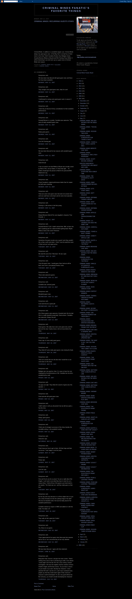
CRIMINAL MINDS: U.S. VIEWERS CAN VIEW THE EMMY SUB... (88, 222)
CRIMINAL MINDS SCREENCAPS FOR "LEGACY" (86, 423)
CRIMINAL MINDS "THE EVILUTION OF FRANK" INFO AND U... (87, 473)
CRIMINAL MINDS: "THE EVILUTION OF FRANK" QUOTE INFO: (87, 359)
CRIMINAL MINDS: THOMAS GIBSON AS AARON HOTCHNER (88, 297)
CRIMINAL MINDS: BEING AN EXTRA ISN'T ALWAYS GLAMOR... (88, 282)
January (82, 542)
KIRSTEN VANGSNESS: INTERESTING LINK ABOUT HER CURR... (89, 165)
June (81, 116)
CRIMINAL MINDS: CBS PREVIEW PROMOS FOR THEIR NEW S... (88, 314)
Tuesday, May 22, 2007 (46, 247)
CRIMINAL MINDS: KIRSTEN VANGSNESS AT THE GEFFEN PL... (88, 458)
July (81, 113)
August (82, 111)
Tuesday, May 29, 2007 (46, 489)
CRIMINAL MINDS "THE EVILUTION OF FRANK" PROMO (87, 408)
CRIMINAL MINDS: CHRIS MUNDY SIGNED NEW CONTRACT (87, 505)
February (83, 539)
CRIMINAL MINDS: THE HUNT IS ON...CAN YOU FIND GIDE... (88, 342)
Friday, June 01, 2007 (46, 551)
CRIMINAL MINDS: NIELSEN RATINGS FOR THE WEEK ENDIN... (88, 122)
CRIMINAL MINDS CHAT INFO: (89, 382)
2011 (80, 88)
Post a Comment (39, 583)
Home (54, 586)
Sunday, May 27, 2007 (46, 453)
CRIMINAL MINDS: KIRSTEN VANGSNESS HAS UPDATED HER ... (88, 336)
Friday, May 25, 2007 (46, 377)
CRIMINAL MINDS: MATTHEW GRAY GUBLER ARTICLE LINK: (88, 387)
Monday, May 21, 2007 (46, 82)
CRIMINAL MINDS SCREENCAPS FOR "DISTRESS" (86, 259)
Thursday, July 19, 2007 (47, 579)
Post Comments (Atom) (48, 589)
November (83, 103)
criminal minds (44, 66)
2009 (80, 93)
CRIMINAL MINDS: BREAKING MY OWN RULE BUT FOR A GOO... (89, 276)
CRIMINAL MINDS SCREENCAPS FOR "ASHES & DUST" (86, 137)
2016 (80, 81)
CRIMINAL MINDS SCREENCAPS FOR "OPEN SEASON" (88, 511)
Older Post (71, 586)
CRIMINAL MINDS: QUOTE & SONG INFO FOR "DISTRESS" (88, 242)
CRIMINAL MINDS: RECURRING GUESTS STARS (87, 304)
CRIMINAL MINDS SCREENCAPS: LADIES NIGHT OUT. (87, 488)
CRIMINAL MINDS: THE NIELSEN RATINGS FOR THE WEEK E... (87, 438)
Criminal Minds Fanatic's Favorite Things (66, 9)
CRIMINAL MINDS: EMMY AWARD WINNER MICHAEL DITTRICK (88, 184)
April (81, 534)
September (83, 108)
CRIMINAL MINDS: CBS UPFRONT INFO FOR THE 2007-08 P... (88, 365)
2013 (80, 83)
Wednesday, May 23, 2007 (48, 277)
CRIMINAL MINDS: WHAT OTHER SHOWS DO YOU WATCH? (88, 203)
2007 (80, 98)
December (83, 101)
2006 (80, 545)
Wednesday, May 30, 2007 (48, 530)
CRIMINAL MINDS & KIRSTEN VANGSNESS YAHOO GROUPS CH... (88, 499)
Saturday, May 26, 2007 (47, 441)
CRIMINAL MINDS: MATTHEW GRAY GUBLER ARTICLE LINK (88, 372)
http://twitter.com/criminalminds (86, 57)
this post (87, 46)
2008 (80, 96)
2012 (80, 86)
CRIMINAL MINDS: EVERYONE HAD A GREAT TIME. (88, 171)
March (82, 537)
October (82, 106)
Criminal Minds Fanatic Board (85, 73)
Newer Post (37, 586)
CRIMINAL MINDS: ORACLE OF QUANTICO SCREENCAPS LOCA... (88, 265)
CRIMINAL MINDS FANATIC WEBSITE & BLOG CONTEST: (88, 353)
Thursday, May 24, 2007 (47, 333)
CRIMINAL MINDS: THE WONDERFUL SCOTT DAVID (87, 178)
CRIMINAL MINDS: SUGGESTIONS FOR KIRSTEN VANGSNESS (87, 321)
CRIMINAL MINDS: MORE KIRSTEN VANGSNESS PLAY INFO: (87, 397)
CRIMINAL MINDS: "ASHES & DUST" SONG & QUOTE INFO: (88, 144)
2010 (80, 91)
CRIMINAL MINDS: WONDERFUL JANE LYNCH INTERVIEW (88, 154)
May (81, 118)
